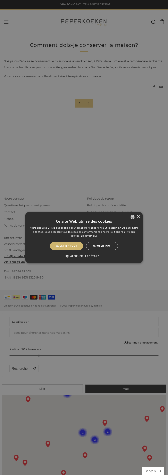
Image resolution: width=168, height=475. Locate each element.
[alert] (84, 237)
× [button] (138, 216)
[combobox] (153, 471)
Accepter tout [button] (66, 246)
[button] (84, 256)
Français (150, 471)
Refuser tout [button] (102, 246)
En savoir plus (89, 236)
